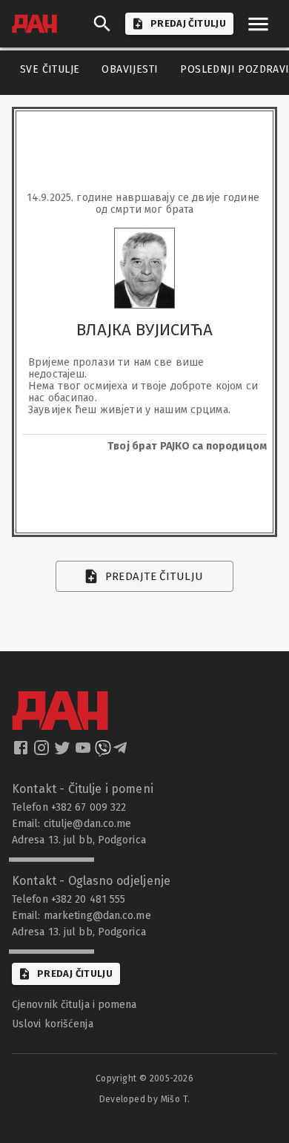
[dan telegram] (121, 752)
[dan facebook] (22, 752)
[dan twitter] (63, 752)
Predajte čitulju (154, 576)
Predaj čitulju (75, 973)
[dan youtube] (84, 752)
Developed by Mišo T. (144, 1099)
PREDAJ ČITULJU (188, 23)
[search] (102, 24)
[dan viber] (103, 752)
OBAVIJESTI (130, 69)
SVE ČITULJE (49, 69)
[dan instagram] (43, 752)
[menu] (258, 24)
